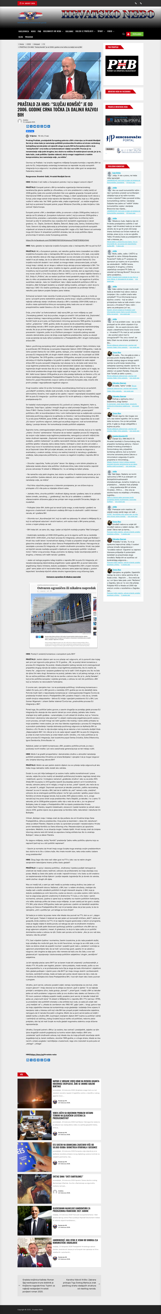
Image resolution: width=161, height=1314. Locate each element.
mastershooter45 (120, 436)
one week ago (125, 314)
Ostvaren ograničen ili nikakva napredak (63, 577)
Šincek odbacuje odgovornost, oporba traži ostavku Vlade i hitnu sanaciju (122, 388)
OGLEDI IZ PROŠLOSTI (84, 31)
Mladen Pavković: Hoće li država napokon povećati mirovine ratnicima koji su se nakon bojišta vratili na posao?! (122, 464)
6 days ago (120, 246)
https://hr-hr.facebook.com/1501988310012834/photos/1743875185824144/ (57, 240)
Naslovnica (24, 31)
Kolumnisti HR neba (52, 31)
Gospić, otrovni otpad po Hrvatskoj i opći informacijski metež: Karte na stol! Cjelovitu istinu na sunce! (122, 312)
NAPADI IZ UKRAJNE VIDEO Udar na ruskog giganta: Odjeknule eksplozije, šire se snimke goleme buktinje (76, 1083)
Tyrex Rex (116, 352)
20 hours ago (130, 213)
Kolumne (69, 31)
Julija (114, 188)
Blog (21, 37)
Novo (33, 31)
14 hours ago (130, 182)
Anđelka (25, 120)
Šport (100, 31)
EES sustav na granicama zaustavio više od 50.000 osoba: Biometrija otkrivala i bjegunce (75, 1146)
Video (109, 31)
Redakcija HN (62, 1101)
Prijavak (29, 37)
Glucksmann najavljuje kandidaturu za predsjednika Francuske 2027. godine (71, 1210)
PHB (39, 31)
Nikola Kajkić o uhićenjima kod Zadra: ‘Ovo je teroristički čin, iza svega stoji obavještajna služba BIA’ (122, 244)
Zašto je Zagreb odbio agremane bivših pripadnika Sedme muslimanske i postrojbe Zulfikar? (121, 499)
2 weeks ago (125, 534)
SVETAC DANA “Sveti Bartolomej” (68, 1176)
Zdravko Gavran (119, 383)
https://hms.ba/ (37, 1054)
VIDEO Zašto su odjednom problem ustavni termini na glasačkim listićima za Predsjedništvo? (73, 1115)
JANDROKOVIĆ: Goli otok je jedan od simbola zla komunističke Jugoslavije (75, 1241)
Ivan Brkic (116, 173)
